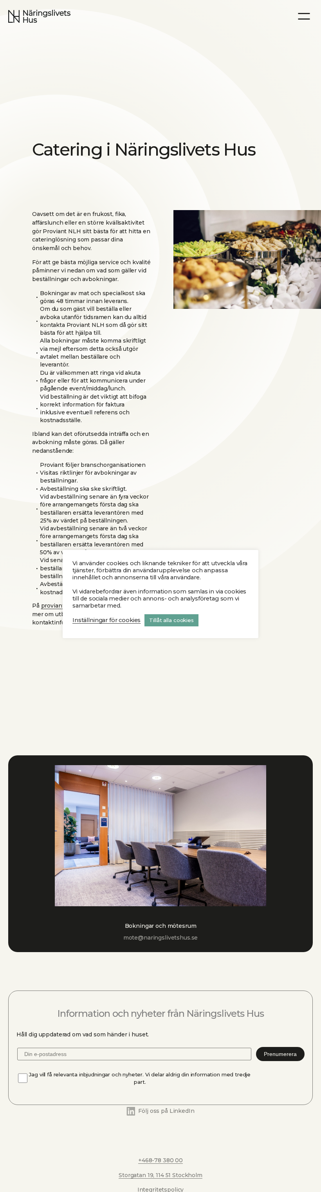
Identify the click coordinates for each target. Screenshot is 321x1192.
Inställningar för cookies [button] (106, 620)
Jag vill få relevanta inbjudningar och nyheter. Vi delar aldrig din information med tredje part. (140, 1078)
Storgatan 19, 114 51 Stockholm (160, 1175)
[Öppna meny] (304, 16)
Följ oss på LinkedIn (166, 1110)
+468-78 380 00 (160, 1160)
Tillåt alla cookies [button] (171, 620)
